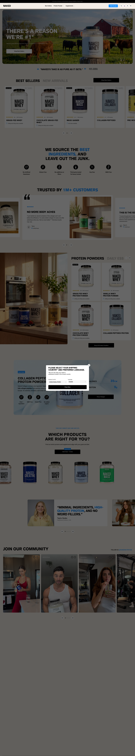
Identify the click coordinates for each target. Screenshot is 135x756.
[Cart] (131, 6)
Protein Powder (58, 6)
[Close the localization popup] (89, 365)
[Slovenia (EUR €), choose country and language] (124, 6)
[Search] (121, 6)
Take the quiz (113, 6)
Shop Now (67, 387)
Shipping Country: (52, 379)
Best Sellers (48, 6)
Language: (70, 379)
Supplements (69, 6)
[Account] (127, 6)
